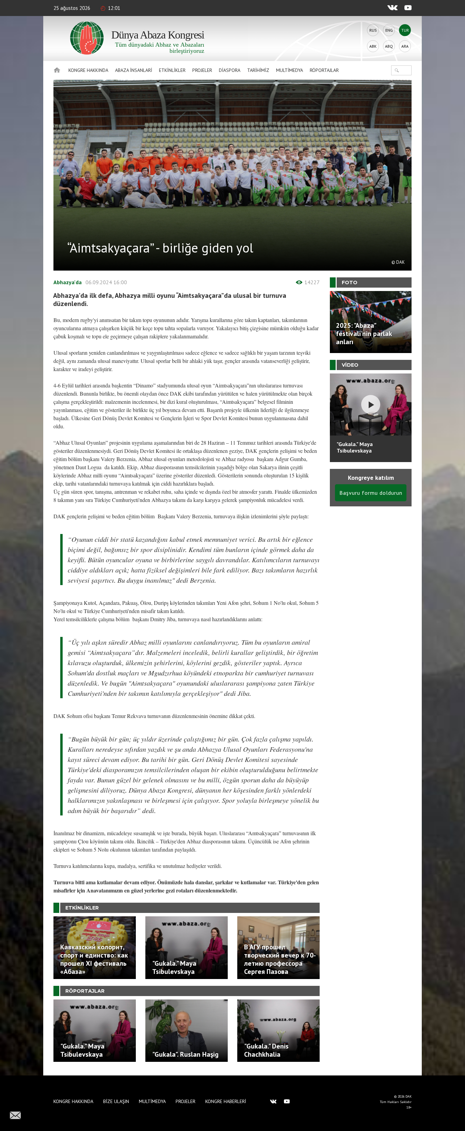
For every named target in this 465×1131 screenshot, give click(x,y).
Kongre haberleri (225, 1101)
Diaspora (229, 70)
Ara (404, 46)
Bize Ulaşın (116, 1101)
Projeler (202, 70)
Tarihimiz (258, 70)
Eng (389, 30)
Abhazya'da (67, 282)
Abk (372, 46)
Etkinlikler (172, 70)
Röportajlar (324, 70)
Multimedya (289, 70)
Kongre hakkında (88, 70)
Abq (389, 46)
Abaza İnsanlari (133, 70)
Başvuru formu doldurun (370, 492)
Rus (373, 30)
